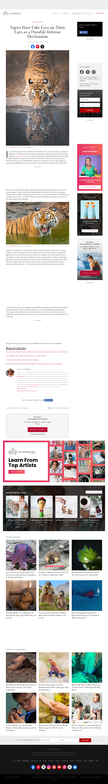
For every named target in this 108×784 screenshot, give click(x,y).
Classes (58, 761)
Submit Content (51, 777)
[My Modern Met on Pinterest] (38, 767)
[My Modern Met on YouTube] (59, 767)
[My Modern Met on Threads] (70, 767)
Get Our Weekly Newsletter (59, 408)
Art (14, 761)
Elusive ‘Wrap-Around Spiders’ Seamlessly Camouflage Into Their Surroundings (34, 364)
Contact (58, 777)
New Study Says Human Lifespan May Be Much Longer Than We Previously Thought (53, 727)
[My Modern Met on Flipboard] (54, 767)
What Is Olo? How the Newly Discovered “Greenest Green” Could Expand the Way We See (86, 687)
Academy (91, 761)
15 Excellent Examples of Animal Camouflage (22, 360)
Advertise (63, 777)
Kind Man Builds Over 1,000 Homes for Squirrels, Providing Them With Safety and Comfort (21, 615)
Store (96, 761)
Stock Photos (13, 147)
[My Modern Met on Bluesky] (75, 767)
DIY (40, 761)
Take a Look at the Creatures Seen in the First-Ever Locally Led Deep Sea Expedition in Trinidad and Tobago (21, 574)
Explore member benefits (38, 434)
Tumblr (95, 78)
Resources (51, 761)
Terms (56, 779)
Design (19, 761)
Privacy (52, 779)
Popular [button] (55, 13)
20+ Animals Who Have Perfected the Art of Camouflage (26, 356)
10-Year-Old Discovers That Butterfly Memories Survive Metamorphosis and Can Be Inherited (21, 727)
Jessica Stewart (33, 42)
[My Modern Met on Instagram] (49, 767)
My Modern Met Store (16, 493)
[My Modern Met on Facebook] (33, 767)
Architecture (34, 761)
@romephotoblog (21, 388)
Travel (85, 761)
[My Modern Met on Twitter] (43, 767)
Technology (79, 761)
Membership (100, 13)
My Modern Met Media (89, 84)
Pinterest (90, 78)
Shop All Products (90, 231)
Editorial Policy (39, 777)
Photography (26, 761)
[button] (65, 13)
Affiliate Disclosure (72, 777)
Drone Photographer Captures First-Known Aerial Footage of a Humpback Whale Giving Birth (85, 615)
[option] (56, 480)
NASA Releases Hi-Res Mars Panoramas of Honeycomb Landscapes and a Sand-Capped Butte (21, 687)
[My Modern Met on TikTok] (64, 767)
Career (44, 761)
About (32, 777)
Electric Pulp (99, 777)
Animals (40, 22)
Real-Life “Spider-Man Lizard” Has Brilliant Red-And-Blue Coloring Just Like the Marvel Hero (54, 687)
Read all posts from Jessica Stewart (26, 391)
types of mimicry (21, 156)
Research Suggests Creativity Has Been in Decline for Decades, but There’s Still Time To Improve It (87, 727)
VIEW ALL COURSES (90, 187)
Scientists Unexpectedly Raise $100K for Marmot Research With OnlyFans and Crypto (52, 615)
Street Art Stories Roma (34, 384)
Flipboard (82, 80)
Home (34, 22)
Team (45, 777)
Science (72, 761)
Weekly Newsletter (91, 77)
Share (49, 400)
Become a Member (37, 430)
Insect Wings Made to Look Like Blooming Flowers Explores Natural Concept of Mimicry (37, 352)
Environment (65, 761)
